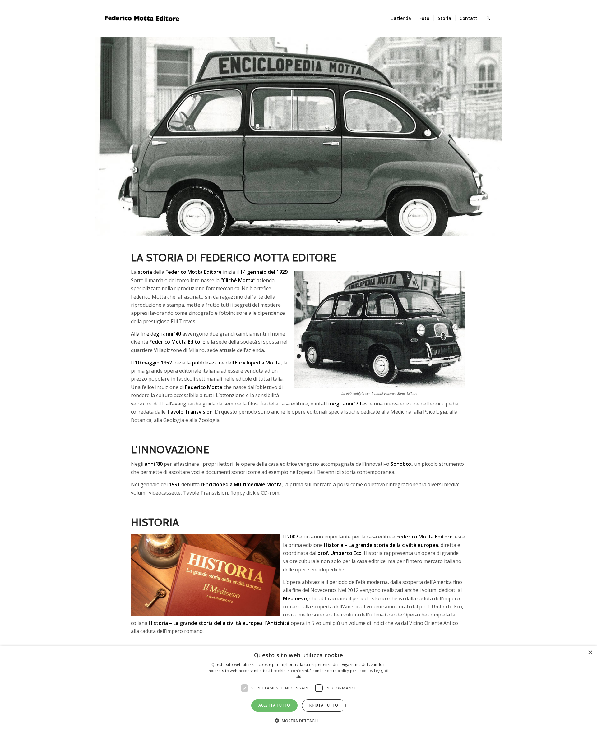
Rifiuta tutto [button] (323, 705)
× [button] (590, 652)
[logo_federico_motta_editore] (143, 18)
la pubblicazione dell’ (234, 362)
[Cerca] (488, 18)
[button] (298, 721)
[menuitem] (400, 18)
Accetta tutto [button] (274, 705)
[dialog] (298, 689)
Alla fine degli (156, 333)
